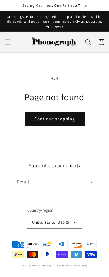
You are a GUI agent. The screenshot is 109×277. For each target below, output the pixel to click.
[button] (7, 42)
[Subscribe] (90, 182)
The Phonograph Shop (46, 265)
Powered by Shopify (75, 265)
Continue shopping (54, 119)
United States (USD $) (50, 222)
